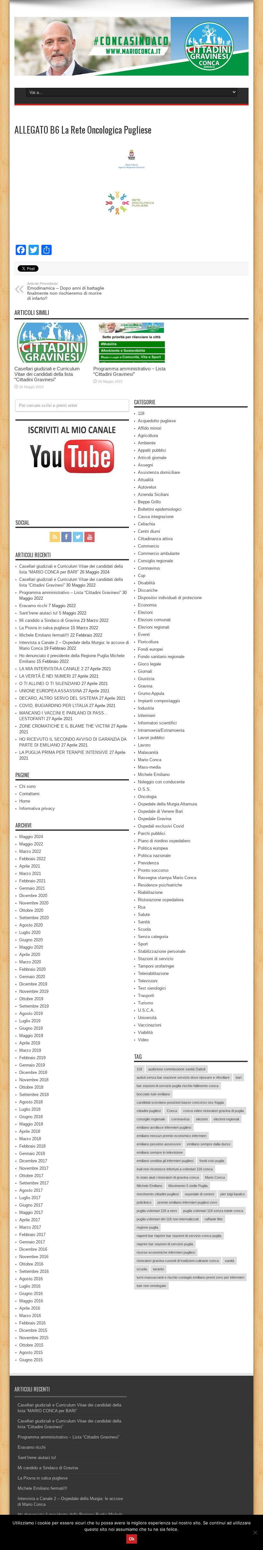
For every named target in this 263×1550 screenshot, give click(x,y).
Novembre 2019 (33, 991)
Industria (146, 708)
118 (141, 413)
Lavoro (144, 745)
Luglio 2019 (29, 1020)
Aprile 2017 (29, 1219)
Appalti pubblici (152, 450)
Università (147, 1017)
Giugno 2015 (31, 1359)
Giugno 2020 (31, 939)
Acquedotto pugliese (157, 420)
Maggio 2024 (31, 836)
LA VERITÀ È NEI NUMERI (45, 676)
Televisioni (147, 980)
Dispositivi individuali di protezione (170, 597)
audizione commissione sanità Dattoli (176, 1069)
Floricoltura (148, 641)
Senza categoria (153, 936)
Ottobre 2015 (31, 1345)
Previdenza (148, 863)
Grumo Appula (151, 693)
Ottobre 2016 (31, 1264)
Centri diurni (149, 531)
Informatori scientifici (157, 723)
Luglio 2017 (29, 1197)
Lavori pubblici (151, 737)
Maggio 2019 (31, 1035)
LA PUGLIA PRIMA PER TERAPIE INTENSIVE (63, 752)
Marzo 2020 (30, 962)
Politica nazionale (154, 855)
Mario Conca (149, 759)
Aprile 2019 (29, 1043)
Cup (141, 575)
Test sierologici (152, 988)
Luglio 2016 (29, 1286)
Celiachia (146, 524)
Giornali (145, 671)
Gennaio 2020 (32, 976)
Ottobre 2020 (31, 910)
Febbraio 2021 (32, 880)
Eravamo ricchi (33, 605)
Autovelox (147, 487)
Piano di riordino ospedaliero (164, 840)
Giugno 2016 (31, 1293)
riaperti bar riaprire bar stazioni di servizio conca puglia (179, 1236)
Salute (144, 914)
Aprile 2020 (29, 954)
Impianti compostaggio (159, 700)
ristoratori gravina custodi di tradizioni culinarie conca (178, 1261)
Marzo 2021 (30, 873)
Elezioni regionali (153, 627)
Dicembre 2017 (33, 1160)
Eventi (144, 634)
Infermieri (146, 715)
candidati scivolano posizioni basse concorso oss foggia (180, 1102)
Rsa (141, 907)
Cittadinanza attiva (155, 538)
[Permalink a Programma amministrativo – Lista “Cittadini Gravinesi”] (131, 343)
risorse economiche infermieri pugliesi (166, 1252)
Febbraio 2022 (32, 858)
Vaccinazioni (149, 1025)
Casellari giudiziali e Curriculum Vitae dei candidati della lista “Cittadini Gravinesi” (47, 374)
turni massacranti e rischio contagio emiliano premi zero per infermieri (190, 1277)
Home (24, 801)
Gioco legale (149, 664)
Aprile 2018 (29, 1131)
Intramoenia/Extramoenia (161, 730)
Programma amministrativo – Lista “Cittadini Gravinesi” (129, 371)
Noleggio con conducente (161, 781)
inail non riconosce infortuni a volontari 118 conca (175, 1169)
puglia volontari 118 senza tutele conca (213, 1211)
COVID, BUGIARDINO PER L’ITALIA (53, 705)
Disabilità (146, 583)
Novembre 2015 (33, 1337)
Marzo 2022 (30, 851)
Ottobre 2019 (31, 998)
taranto (158, 1269)
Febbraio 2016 (32, 1323)
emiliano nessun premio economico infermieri (171, 1136)
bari (239, 1077)
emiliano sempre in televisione (160, 1152)
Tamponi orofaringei (156, 966)
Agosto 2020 (31, 925)
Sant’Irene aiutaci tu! (38, 613)
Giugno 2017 (31, 1205)
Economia (147, 605)
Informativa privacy (37, 808)
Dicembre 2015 (33, 1330)
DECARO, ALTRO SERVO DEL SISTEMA (58, 698)
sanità (229, 1261)
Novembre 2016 (33, 1256)
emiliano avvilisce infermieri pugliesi (164, 1127)
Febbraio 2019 (32, 1057)
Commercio (148, 546)
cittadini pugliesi (149, 1111)
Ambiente (147, 443)
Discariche (147, 590)
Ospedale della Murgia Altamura (167, 804)
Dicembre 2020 (33, 895)
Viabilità (145, 1032)
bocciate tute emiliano (153, 1094)
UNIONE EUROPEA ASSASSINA (50, 690)
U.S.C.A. (146, 1010)
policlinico (144, 1202)
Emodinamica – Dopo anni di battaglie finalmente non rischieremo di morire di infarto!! (65, 291)
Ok (131, 1539)
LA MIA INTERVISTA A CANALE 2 (51, 668)
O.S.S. (144, 789)
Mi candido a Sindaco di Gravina (49, 620)
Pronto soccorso (153, 870)
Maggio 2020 (31, 947)
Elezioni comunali (154, 619)
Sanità (144, 921)
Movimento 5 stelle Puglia (188, 1186)
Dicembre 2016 (33, 1249)
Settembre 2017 (34, 1183)
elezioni (202, 1119)
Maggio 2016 (31, 1301)
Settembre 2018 (34, 1094)
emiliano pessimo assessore (159, 1144)
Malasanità (148, 752)
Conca (172, 1111)
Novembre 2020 (33, 903)
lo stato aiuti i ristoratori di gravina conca (168, 1177)
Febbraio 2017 (32, 1234)
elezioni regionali (226, 1119)
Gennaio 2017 (32, 1242)
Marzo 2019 (30, 1050)
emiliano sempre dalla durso (208, 1144)
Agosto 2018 (31, 1102)
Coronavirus (149, 568)
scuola (142, 1269)
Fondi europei (150, 649)
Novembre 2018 (33, 1079)
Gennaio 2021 (32, 888)
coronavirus (180, 1119)
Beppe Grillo (149, 501)
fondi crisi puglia (211, 1161)
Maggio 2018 (31, 1124)
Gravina (145, 686)
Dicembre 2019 (33, 984)
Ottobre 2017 (31, 1175)
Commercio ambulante (159, 553)
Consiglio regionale (155, 560)
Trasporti (146, 995)
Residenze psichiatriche (160, 885)
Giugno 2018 (31, 1116)
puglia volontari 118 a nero (157, 1211)
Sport (143, 944)
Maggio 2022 (31, 844)
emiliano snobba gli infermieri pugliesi (165, 1161)
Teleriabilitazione (153, 973)
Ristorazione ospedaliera (160, 899)
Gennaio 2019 (32, 1065)
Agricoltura (148, 435)
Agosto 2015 (31, 1352)
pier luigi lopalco (232, 1194)
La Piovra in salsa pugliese (44, 627)
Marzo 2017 (30, 1227)
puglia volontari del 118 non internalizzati (168, 1219)
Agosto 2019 (31, 1013)
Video (143, 1039)
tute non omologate (151, 1286)
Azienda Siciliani (153, 494)
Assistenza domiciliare (159, 472)
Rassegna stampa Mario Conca (167, 877)
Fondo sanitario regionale (161, 656)
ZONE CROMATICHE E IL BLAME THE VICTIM (64, 726)
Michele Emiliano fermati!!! (44, 635)
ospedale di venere (199, 1194)
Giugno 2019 (31, 1028)
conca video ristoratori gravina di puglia (213, 1111)
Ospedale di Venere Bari (160, 811)
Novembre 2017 (33, 1168)
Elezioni (145, 612)
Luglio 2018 (29, 1109)
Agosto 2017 (31, 1190)
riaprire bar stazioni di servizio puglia (165, 1244)
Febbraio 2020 (32, 969)
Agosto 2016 (31, 1278)
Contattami (29, 793)
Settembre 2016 (34, 1271)
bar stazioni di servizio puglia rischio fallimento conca (177, 1086)
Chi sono (27, 786)
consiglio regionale (151, 1119)
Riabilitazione (150, 892)
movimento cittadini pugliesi (158, 1194)
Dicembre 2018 (33, 1072)
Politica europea (153, 848)
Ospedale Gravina (154, 818)
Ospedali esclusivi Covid (161, 826)
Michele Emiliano (154, 774)
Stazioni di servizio (155, 958)
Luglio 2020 (29, 932)
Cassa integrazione (156, 516)
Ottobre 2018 (31, 1087)
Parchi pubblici (151, 833)
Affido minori (149, 428)
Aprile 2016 (29, 1308)
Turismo (145, 1003)
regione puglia (147, 1227)
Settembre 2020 (34, 917)
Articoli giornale (152, 457)
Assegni (145, 465)
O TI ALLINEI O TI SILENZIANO (49, 683)
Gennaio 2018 (32, 1153)
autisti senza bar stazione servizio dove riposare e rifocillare (183, 1077)
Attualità (145, 479)
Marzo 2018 (30, 1138)
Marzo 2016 (30, 1315)
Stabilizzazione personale (161, 951)
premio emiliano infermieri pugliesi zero (187, 1202)
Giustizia (146, 678)
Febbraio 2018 (32, 1146)
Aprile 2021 (29, 866)
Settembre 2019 (34, 1006)
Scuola (144, 929)
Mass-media (149, 767)
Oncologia (147, 796)
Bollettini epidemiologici (160, 509)
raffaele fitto (214, 1219)
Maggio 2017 (31, 1212)
